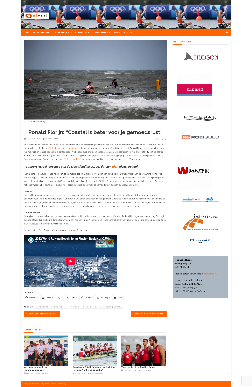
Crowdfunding (101, 32)
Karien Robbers (59, 307)
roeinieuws (75, 307)
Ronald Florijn (91, 307)
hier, (115, 166)
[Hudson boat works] (200, 56)
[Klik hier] (194, 171)
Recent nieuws (41, 32)
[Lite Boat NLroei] (200, 118)
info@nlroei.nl (210, 274)
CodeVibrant (71, 384)
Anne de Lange (51, 138)
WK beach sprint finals (111, 307)
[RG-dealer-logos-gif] (200, 137)
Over (117, 32)
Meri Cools (48, 373)
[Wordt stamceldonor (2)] (194, 90)
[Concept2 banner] (200, 241)
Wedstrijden (159, 139)
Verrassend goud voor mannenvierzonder (36, 368)
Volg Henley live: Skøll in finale (138, 367)
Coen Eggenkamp (97, 373)
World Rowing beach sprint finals (64, 148)
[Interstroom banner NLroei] (200, 222)
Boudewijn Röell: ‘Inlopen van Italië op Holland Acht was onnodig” (94, 368)
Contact (129, 32)
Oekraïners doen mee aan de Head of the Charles (150, 314)
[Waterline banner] (200, 199)
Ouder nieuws (61, 32)
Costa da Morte (71, 159)
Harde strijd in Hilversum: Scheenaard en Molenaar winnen (44, 314)
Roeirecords (82, 32)
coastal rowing (42, 307)
